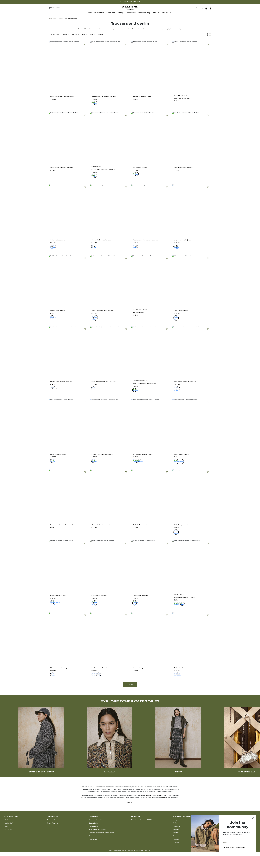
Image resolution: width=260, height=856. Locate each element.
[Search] (198, 8)
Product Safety (9, 823)
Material (74, 34)
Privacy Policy (93, 826)
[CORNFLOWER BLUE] (176, 459)
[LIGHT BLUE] (94, 601)
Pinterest (176, 832)
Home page (52, 18)
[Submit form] (251, 843)
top (132, 798)
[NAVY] (94, 174)
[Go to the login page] (202, 8)
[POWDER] (137, 459)
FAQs (6, 826)
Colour (65, 34)
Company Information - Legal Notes (101, 832)
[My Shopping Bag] (210, 8)
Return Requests (52, 823)
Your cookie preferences (97, 829)
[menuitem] (90, 14)
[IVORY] (94, 102)
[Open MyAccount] (203, 8)
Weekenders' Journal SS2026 (141, 819)
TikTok (175, 823)
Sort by (100, 34)
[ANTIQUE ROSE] (51, 245)
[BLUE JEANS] (176, 245)
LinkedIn (176, 842)
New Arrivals (54, 34)
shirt (160, 795)
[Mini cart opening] (212, 8)
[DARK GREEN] (94, 316)
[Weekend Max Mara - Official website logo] (130, 8)
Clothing (60, 18)
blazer (164, 797)
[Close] (253, 818)
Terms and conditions (96, 819)
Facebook (176, 826)
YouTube (176, 829)
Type (84, 34)
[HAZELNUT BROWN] (174, 387)
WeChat (176, 839)
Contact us (8, 819)
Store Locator (51, 819)
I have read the (235, 847)
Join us (91, 836)
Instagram (176, 819)
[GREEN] (133, 245)
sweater (148, 795)
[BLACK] (92, 102)
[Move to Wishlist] (85, 44)
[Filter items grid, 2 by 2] (210, 34)
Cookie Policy (93, 823)
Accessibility (93, 839)
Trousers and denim (71, 18)
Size (91, 34)
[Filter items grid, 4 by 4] (207, 34)
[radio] (92, 102)
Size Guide (8, 829)
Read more (130, 802)
